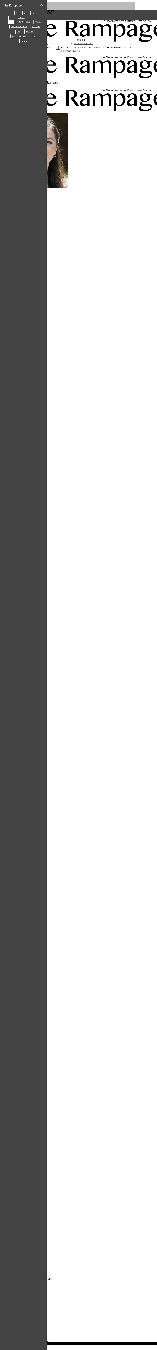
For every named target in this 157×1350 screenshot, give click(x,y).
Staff (26, 13)
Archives (64, 51)
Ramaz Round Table (83, 47)
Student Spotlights (24, 22)
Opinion (39, 22)
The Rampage (12, 5)
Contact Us (26, 41)
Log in (48, 1340)
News (34, 13)
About (18, 13)
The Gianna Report (83, 44)
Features (63, 47)
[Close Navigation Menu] (41, 5)
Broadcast (128, 47)
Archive (37, 36)
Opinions (81, 40)
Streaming (74, 51)
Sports (47, 47)
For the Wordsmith (112, 47)
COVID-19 (98, 47)
